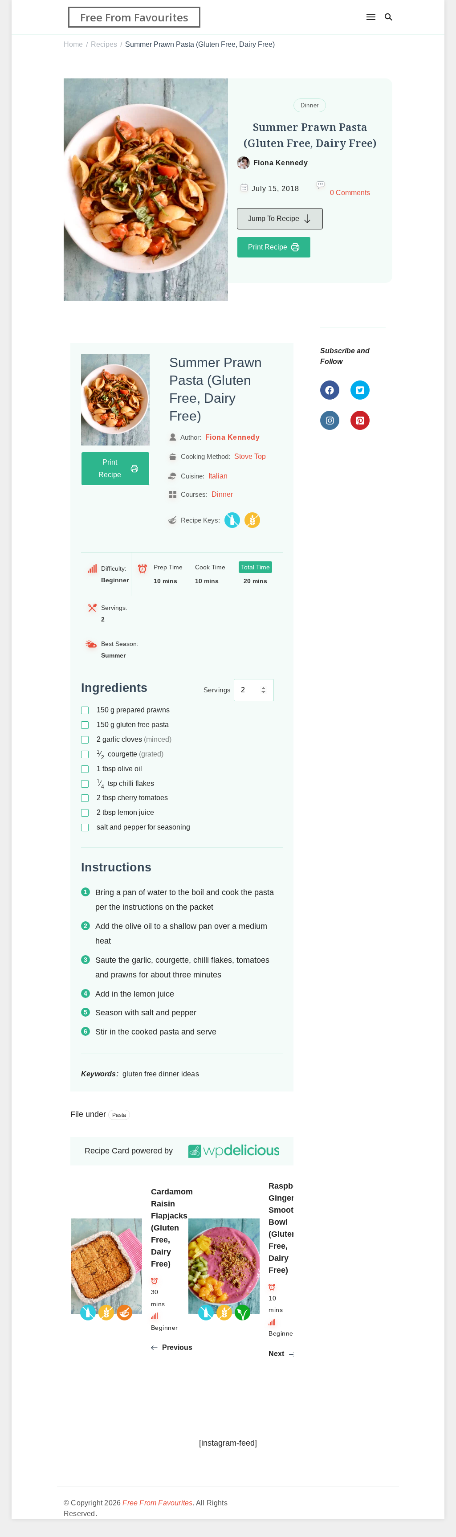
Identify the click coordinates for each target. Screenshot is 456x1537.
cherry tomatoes (132, 797)
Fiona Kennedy (280, 163)
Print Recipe (267, 247)
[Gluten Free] (252, 520)
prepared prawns (133, 710)
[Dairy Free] (232, 520)
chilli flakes (125, 783)
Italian (218, 476)
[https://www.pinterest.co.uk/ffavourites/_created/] (360, 420)
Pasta (119, 1115)
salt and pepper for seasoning (143, 827)
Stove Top (250, 456)
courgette (130, 754)
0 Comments (350, 192)
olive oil (119, 769)
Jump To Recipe (273, 218)
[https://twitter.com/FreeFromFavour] (360, 390)
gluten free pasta (133, 724)
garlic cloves (134, 739)
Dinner (310, 105)
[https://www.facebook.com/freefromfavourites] (329, 390)
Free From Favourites (134, 17)
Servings (217, 690)
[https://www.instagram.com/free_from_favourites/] (329, 420)
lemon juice (125, 812)
